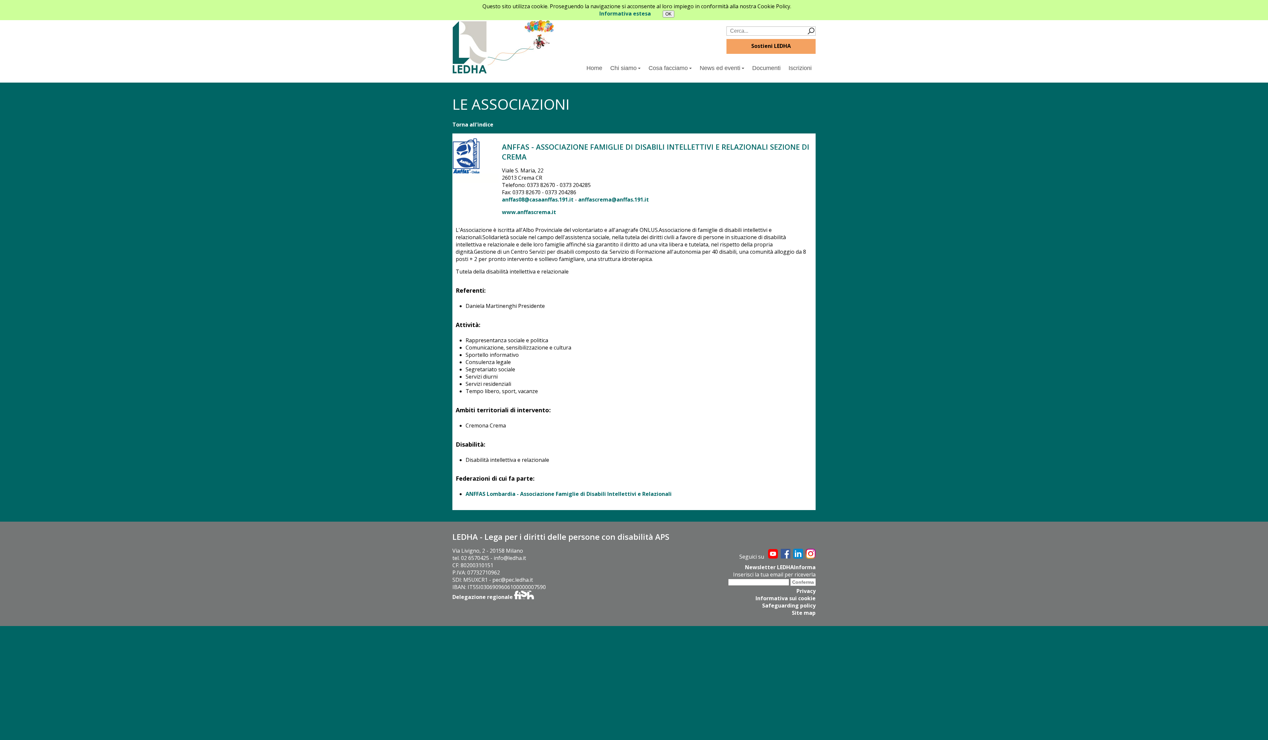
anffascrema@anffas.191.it (613, 199)
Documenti (766, 68)
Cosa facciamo (668, 68)
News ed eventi (720, 68)
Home (594, 68)
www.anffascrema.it (529, 212)
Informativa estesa (625, 13)
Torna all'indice (472, 124)
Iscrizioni (800, 68)
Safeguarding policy (789, 605)
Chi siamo (623, 68)
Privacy (806, 591)
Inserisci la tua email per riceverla (774, 574)
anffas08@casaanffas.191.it (538, 199)
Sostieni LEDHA (771, 46)
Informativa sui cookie (786, 598)
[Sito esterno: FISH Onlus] (524, 597)
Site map (804, 612)
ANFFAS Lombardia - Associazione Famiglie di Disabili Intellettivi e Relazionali (569, 494)
